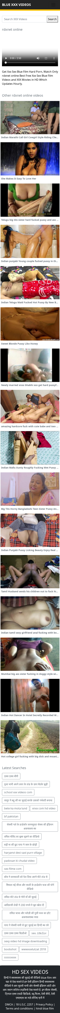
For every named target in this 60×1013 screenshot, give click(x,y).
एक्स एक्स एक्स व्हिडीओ (15, 933)
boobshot (10, 949)
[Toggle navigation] (53, 4)
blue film (46, 977)
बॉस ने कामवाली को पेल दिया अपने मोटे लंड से (26, 877)
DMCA (9, 1004)
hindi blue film (45, 1008)
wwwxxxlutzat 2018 (34, 949)
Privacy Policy (44, 1004)
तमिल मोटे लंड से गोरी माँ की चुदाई (20, 897)
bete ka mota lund (15, 808)
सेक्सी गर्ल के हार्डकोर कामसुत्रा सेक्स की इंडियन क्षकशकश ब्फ (30, 826)
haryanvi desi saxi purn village (23, 852)
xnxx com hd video (44, 808)
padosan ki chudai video (19, 861)
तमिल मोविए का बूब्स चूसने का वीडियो (21, 836)
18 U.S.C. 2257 (24, 1004)
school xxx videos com (18, 792)
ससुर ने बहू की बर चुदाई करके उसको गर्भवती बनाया (28, 800)
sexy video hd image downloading (25, 941)
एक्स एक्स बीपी (11, 776)
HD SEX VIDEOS (30, 971)
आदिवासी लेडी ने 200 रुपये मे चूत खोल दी (24, 905)
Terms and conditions (19, 1008)
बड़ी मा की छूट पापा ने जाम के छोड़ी (20, 844)
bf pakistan (11, 816)
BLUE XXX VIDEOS (16, 4)
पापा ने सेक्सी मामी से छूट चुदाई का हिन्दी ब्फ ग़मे (26, 925)
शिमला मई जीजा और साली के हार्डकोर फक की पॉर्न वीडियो (30, 887)
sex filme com (13, 869)
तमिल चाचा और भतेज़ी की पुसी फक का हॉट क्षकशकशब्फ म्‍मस (30, 915)
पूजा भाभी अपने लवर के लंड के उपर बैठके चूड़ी (26, 784)
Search (52, 19)
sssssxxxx (10, 957)
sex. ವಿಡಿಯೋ (39, 933)
